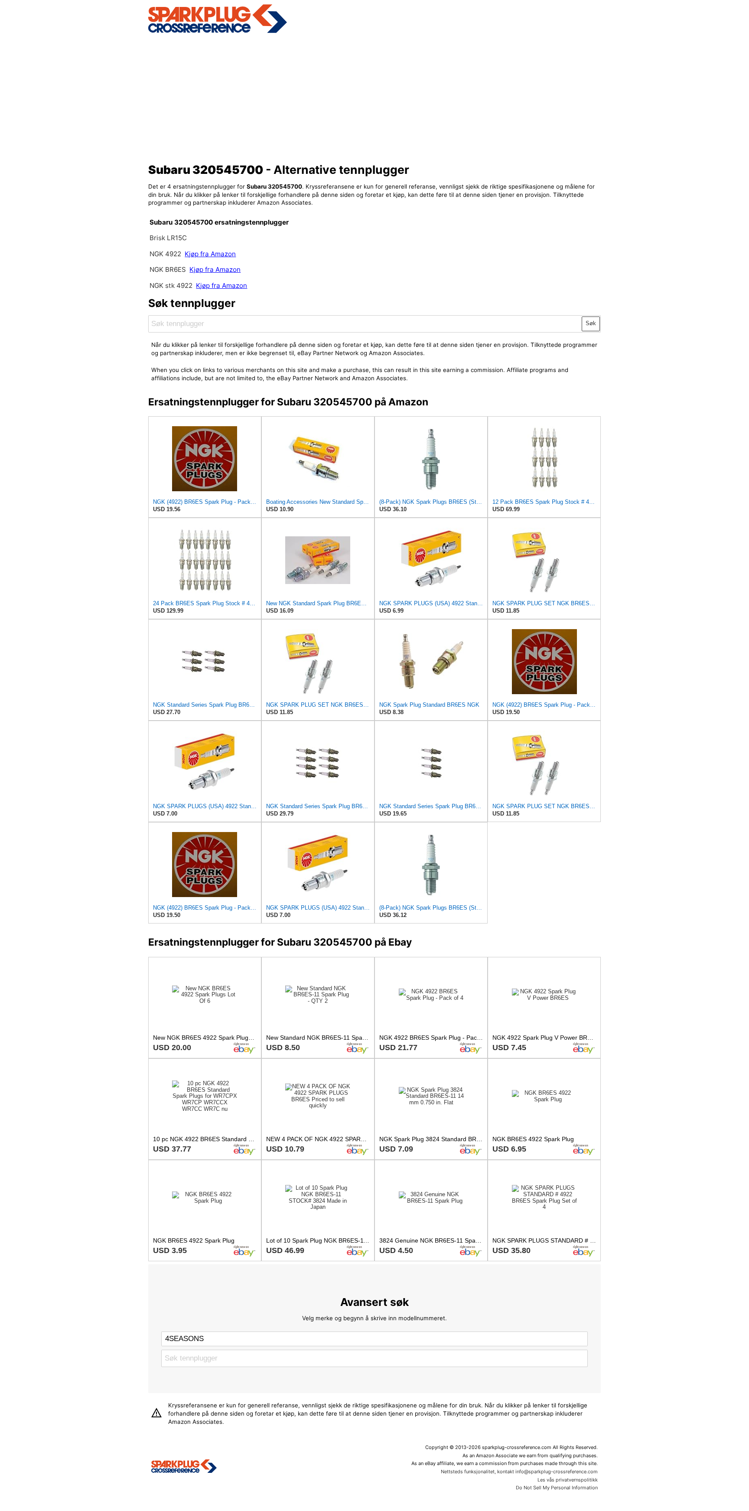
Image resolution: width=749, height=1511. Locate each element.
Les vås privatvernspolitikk (567, 1480)
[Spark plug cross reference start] (184, 1467)
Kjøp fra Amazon (210, 254)
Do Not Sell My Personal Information (557, 1488)
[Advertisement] (374, 96)
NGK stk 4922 (171, 285)
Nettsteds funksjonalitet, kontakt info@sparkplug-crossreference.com (519, 1472)
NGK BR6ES (168, 269)
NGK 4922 (166, 254)
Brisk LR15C (168, 238)
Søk (591, 323)
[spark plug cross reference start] (217, 31)
